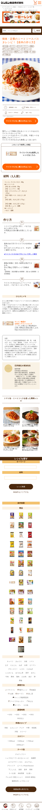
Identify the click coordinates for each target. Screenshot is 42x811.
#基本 (32, 46)
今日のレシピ (22, 7)
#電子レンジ (18, 52)
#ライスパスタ (7, 52)
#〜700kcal (6, 55)
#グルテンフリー (22, 46)
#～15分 (32, 52)
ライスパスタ (8, 8)
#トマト (12, 46)
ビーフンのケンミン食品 (9, 7)
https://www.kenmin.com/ (23, 330)
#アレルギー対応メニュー (11, 49)
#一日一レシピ (26, 49)
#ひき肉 (5, 46)
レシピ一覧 (31, 7)
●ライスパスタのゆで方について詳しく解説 (20, 254)
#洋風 (26, 52)
